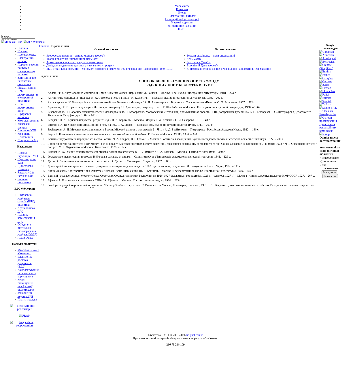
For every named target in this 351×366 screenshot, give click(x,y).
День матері (194, 58)
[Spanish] (325, 101)
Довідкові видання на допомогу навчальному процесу (80, 65)
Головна (44, 46)
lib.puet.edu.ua (194, 335)
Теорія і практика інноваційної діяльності (72, 58)
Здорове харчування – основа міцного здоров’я (75, 55)
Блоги (182, 12)
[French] (324, 74)
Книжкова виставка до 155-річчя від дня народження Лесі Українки (229, 68)
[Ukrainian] (326, 51)
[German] (325, 81)
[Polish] (324, 94)
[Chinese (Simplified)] (330, 68)
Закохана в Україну (199, 62)
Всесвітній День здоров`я (202, 65)
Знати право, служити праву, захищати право (74, 62)
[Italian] (324, 84)
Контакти (182, 9)
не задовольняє (331, 166)
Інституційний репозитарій (182, 19)
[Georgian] (326, 78)
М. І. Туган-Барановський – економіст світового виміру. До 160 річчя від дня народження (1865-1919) (109, 68)
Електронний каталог (182, 15)
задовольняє (331, 157)
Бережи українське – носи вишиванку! (211, 55)
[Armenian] (326, 55)
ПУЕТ (182, 29)
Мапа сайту (182, 6)
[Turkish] (325, 104)
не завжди (329, 161)
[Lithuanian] (327, 91)
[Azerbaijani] (327, 58)
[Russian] (325, 98)
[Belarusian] (327, 61)
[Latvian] (325, 88)
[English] (325, 71)
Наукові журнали (182, 22)
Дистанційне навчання (182, 25)
